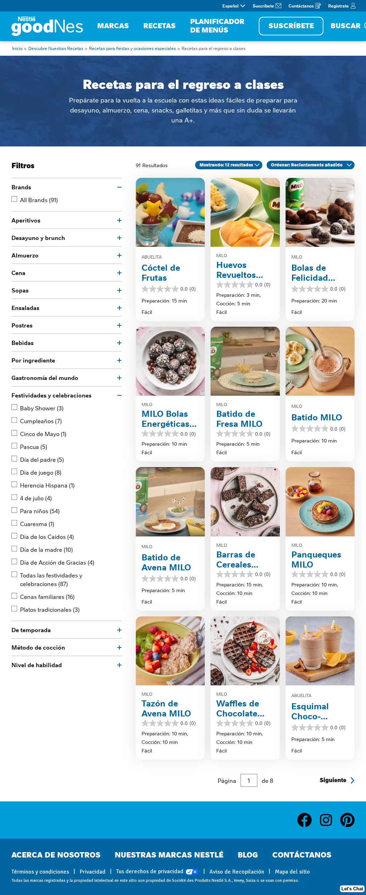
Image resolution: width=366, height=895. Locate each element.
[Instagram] (329, 820)
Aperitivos (25, 220)
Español (230, 6)
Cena (18, 272)
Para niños (40, 511)
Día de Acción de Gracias (57, 562)
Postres (22, 325)
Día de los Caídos (47, 536)
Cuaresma (37, 524)
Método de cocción (38, 647)
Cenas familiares (47, 596)
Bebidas (22, 342)
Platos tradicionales (50, 609)
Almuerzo (25, 255)
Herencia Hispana (47, 485)
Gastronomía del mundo (44, 377)
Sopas (20, 290)
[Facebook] (308, 820)
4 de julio (36, 498)
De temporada (31, 630)
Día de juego (40, 472)
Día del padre (42, 459)
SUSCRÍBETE (291, 25)
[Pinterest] (347, 820)
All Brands (39, 200)
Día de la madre (46, 549)
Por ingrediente (33, 360)
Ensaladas (25, 307)
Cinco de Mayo (43, 434)
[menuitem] (113, 26)
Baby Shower (42, 408)
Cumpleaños (41, 421)
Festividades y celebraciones (51, 395)
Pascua (33, 446)
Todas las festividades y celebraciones (51, 579)
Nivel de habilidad (36, 665)
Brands (21, 187)
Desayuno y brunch (38, 237)
